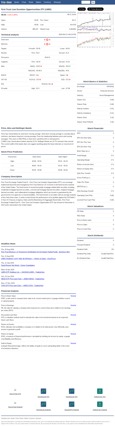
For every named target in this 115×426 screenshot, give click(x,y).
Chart (24, 2)
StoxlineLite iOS (43, 397)
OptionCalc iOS (100, 397)
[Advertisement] (38, 108)
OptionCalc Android (100, 410)
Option (38, 2)
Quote (16, 2)
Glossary (57, 2)
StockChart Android (15, 407)
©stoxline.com (5, 418)
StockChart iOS (15, 394)
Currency (47, 2)
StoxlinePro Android (71, 410)
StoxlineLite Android (43, 410)
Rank (31, 2)
